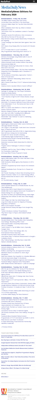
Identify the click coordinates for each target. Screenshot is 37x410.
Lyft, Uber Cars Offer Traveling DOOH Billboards (15, 113)
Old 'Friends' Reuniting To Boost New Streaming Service (18, 173)
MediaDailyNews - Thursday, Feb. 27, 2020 (14, 55)
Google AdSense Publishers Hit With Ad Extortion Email (17, 285)
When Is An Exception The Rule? (10, 205)
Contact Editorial (27, 389)
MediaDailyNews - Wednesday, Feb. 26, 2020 (15, 89)
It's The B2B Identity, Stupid (9, 180)
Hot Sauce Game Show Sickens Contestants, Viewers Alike (18, 283)
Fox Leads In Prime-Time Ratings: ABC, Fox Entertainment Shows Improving (14, 231)
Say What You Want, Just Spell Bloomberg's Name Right (17, 194)
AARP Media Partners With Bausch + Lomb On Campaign (18, 263)
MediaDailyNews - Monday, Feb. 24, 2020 (14, 156)
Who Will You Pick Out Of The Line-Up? (12, 37)
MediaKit (19, 389)
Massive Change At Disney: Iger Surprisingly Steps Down (18, 111)
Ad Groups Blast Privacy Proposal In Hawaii (14, 153)
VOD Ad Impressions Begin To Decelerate (13, 258)
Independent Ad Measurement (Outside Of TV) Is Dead (16, 345)
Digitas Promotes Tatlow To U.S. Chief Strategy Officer (17, 175)
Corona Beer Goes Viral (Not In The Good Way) (15, 22)
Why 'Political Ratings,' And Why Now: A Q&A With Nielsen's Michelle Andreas (15, 241)
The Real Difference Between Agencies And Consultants (17, 260)
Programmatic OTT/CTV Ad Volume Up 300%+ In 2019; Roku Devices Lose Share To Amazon (17, 318)
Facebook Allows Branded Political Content (13, 316)
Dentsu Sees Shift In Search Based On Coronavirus (16, 189)
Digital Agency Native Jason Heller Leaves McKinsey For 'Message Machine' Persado (17, 125)
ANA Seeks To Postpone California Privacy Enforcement (17, 102)
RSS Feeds (10, 391)
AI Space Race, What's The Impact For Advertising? (15, 368)
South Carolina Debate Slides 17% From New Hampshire (18, 69)
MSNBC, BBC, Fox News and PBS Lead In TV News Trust (18, 100)
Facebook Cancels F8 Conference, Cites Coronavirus (16, 35)
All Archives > (5, 376)
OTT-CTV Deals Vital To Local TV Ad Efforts (14, 49)
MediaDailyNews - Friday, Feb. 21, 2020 (13, 184)
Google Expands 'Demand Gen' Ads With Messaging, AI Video (18, 342)
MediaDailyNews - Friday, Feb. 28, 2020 (13, 18)
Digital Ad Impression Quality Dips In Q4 (13, 115)
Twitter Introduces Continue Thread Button (14, 211)
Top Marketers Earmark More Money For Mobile (15, 60)
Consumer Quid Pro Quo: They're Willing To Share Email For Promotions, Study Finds (17, 150)
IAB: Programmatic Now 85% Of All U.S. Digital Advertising (18, 131)
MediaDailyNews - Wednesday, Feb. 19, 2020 (15, 245)
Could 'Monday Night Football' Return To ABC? (14, 136)
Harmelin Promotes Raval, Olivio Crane (12, 234)
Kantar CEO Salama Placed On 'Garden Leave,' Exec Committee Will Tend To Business (16, 300)
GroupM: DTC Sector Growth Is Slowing (13, 135)
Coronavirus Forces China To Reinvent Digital (14, 310)
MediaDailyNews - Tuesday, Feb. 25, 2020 (14, 122)
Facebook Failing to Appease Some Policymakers (15, 262)
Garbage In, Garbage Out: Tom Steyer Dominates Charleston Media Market (16, 92)
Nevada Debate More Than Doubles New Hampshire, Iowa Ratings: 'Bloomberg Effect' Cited (17, 221)
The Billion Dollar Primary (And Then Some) (14, 20)
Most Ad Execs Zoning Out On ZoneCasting (14, 133)
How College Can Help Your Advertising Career (15, 200)
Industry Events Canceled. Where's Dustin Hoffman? (16, 86)
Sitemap (16, 391)
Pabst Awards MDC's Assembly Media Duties (14, 223)
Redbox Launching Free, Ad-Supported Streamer (15, 251)
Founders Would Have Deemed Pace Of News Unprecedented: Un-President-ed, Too (15, 304)
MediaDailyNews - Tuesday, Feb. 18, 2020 (14, 267)
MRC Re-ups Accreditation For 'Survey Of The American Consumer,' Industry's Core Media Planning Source (17, 269)
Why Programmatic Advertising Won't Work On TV (16, 51)
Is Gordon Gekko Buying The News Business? (14, 294)
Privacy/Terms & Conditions (14, 392)
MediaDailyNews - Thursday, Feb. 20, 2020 (14, 218)
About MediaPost (12, 389)
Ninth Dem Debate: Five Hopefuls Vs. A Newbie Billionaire (18, 256)
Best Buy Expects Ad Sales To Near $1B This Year (14, 340)
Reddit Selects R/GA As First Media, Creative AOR (16, 95)
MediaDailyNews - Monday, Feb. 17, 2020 (14, 298)
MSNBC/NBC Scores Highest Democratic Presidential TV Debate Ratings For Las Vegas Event (18, 192)
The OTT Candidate (7, 225)
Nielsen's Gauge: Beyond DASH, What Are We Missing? (16, 365)
